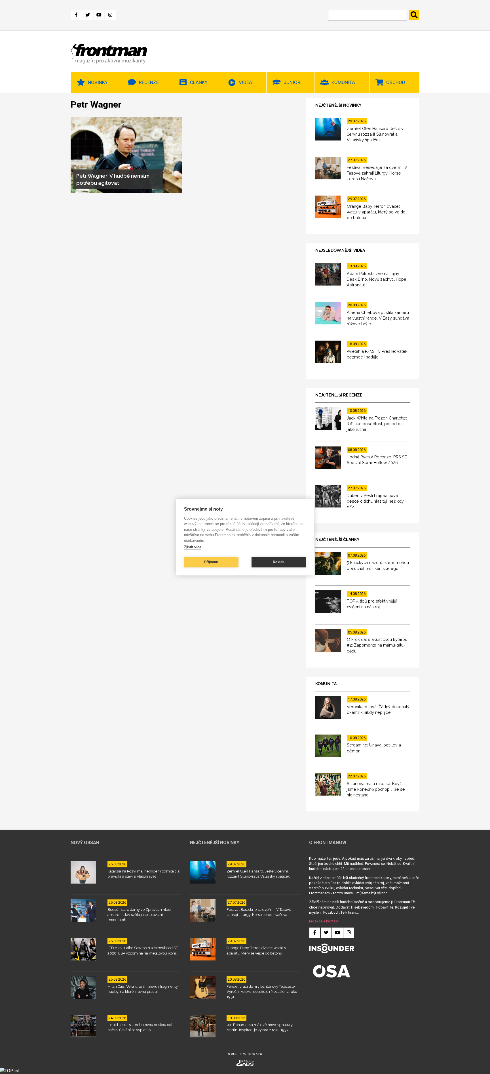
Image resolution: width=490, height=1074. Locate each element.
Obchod (395, 82)
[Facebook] (76, 15)
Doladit (278, 562)
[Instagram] (110, 15)
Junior (292, 82)
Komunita (343, 82)
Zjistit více (192, 547)
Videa (245, 82)
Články (199, 82)
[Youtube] (99, 15)
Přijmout (211, 562)
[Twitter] (87, 15)
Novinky (98, 82)
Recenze (149, 82)
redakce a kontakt (324, 921)
